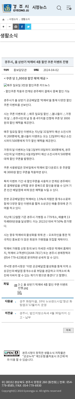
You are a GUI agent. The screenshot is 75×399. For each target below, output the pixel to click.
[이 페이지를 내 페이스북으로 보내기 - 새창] (22, 28)
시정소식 (13, 19)
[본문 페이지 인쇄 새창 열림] (16, 28)
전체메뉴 (69, 8)
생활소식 (25, 19)
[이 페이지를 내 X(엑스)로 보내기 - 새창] (28, 28)
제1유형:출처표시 (46, 356)
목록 (68, 330)
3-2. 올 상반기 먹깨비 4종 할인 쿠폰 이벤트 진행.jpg (43, 286)
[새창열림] (11, 355)
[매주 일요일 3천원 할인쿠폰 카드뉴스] (20, 292)
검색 (59, 8)
